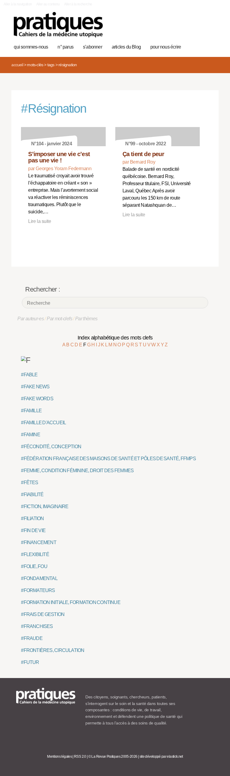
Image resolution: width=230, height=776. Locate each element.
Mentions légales (59, 756)
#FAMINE (30, 434)
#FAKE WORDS (37, 398)
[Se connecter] (211, 28)
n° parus (65, 46)
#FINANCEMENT (38, 542)
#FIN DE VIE (33, 530)
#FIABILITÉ (32, 494)
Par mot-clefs (59, 318)
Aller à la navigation (18, 4)
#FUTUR (30, 662)
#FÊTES (29, 482)
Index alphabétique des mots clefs (115, 338)
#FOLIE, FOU (34, 566)
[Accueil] (58, 24)
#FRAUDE (31, 638)
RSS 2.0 (80, 756)
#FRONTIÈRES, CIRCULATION (52, 650)
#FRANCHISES (37, 626)
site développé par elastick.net (161, 756)
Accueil (17, 64)
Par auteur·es (30, 318)
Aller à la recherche (78, 4)
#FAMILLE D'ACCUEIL (43, 422)
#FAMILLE (31, 410)
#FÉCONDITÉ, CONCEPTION (51, 446)
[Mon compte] (202, 28)
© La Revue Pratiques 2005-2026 (112, 756)
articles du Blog (126, 46)
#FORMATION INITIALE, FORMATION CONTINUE (70, 602)
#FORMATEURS (38, 590)
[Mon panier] (192, 28)
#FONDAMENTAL (39, 578)
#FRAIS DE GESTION (42, 614)
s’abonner (92, 46)
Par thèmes (86, 318)
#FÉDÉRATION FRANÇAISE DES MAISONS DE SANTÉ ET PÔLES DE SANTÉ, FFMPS (108, 458)
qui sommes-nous (31, 46)
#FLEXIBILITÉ (35, 554)
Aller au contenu (48, 4)
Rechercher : (42, 289)
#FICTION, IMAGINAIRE (44, 506)
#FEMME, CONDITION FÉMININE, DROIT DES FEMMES (77, 470)
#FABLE (29, 374)
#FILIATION (32, 518)
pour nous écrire (165, 46)
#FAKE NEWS (35, 386)
